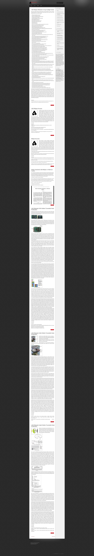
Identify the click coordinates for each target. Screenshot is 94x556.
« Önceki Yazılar (32, 536)
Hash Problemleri (58, 78)
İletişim (41, 5)
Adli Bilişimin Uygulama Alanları (60, 20)
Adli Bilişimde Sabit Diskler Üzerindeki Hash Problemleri (42, 333)
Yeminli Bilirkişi (59, 81)
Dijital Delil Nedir (61, 74)
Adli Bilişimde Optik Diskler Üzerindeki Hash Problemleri (42, 425)
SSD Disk (59, 80)
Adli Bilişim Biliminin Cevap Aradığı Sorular (42, 9)
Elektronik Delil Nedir (59, 75)
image (61, 78)
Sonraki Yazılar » (53, 536)
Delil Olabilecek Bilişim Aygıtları (61, 54)
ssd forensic (61, 80)
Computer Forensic (58, 73)
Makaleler (38, 5)
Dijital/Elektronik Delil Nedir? (60, 17)
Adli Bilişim (58, 70)
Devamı (52, 135)
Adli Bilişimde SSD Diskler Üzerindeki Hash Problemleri (42, 209)
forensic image (60, 76)
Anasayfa (31, 5)
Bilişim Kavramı (35, 138)
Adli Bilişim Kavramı (36, 108)
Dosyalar (35, 5)
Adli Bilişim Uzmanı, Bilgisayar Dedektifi (60, 63)
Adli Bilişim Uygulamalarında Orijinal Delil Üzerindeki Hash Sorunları (60, 49)
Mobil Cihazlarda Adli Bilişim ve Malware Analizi (42, 170)
